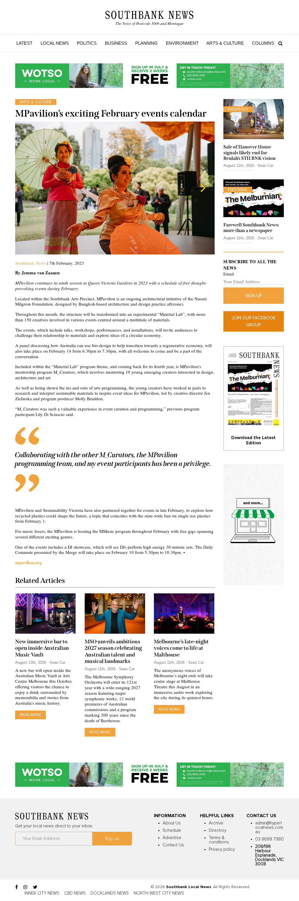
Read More (30, 715)
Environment (182, 43)
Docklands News (110, 893)
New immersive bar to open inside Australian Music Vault (42, 648)
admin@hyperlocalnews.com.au (269, 827)
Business (116, 43)
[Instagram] (25, 887)
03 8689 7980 (269, 839)
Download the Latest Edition (253, 440)
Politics (87, 43)
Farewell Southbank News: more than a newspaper (251, 227)
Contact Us (173, 845)
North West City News (159, 893)
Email (228, 274)
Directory (217, 830)
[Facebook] (16, 887)
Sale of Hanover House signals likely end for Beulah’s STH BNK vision (249, 152)
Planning (146, 43)
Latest (24, 43)
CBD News (75, 893)
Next (203, 188)
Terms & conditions (219, 840)
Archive (216, 823)
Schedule (172, 830)
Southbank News (30, 263)
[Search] (279, 43)
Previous (27, 188)
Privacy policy (222, 849)
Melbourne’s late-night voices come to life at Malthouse (181, 648)
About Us (172, 823)
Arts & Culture (225, 43)
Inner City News (42, 893)
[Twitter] (35, 887)
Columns (263, 43)
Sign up (253, 296)
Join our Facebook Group (254, 321)
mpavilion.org (28, 562)
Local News (55, 43)
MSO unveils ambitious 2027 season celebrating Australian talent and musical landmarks (113, 651)
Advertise (172, 838)
